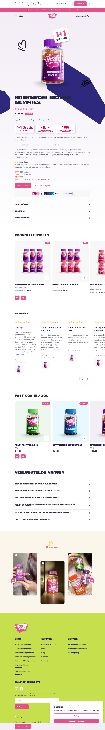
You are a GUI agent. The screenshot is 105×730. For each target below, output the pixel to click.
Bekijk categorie (43, 186)
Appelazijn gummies (23, 644)
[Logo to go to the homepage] (52, 16)
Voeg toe (24, 726)
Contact (44, 661)
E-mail (19, 700)
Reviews (44, 657)
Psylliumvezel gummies (24, 653)
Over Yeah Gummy (48, 644)
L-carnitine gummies (23, 648)
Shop (21, 16)
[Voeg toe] (46, 277)
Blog (43, 653)
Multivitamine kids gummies (22, 673)
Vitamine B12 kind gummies (22, 666)
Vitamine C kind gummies (25, 657)
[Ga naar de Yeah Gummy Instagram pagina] (16, 688)
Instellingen (76, 716)
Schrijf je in (21, 707)
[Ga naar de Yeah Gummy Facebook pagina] (21, 688)
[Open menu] (16, 16)
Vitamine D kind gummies (25, 661)
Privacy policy (73, 653)
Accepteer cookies (76, 722)
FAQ (43, 648)
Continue (80, 4)
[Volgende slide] (23, 297)
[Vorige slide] (17, 297)
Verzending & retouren (77, 644)
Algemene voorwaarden (77, 648)
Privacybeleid (36, 722)
